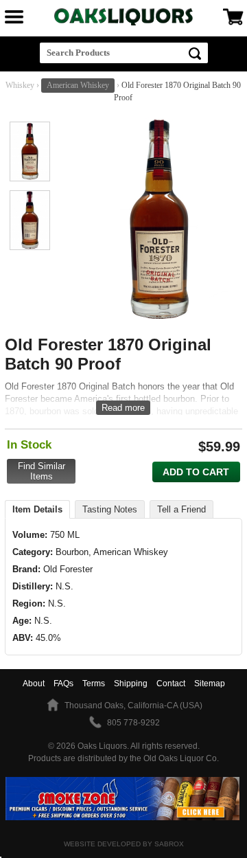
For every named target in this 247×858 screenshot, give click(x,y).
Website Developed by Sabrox (124, 844)
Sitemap (209, 683)
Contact (170, 683)
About (34, 683)
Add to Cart (196, 471)
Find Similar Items (41, 471)
